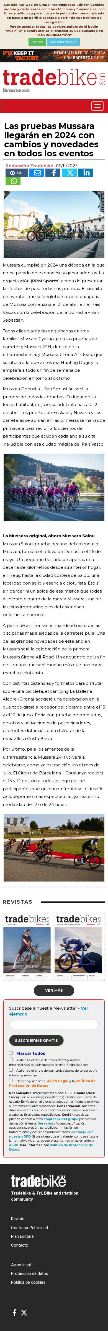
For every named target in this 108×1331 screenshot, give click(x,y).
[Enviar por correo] (36, 173)
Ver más (54, 990)
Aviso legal (21, 1264)
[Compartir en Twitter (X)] (69, 173)
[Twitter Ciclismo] (23, 1313)
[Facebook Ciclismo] (14, 1313)
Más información (63, 42)
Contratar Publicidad (29, 1227)
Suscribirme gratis (36, 1040)
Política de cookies (28, 1282)
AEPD (13, 1145)
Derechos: (46, 1123)
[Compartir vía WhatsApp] (13, 181)
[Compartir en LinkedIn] (85, 173)
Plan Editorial (22, 1236)
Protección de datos (29, 1273)
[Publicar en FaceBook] (52, 173)
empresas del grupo (60, 1119)
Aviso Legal (57, 1081)
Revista (17, 1218)
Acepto (37, 42)
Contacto (19, 1245)
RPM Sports (45, 280)
